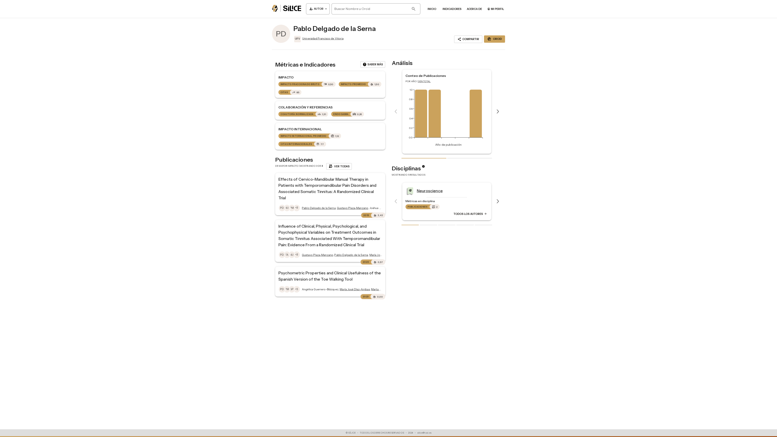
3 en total (424, 81)
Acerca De (474, 9)
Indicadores (452, 9)
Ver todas (339, 166)
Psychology (427, 190)
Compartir (468, 39)
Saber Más (373, 64)
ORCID (494, 39)
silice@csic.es (424, 432)
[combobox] (318, 9)
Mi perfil (495, 9)
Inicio (432, 9)
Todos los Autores (470, 214)
